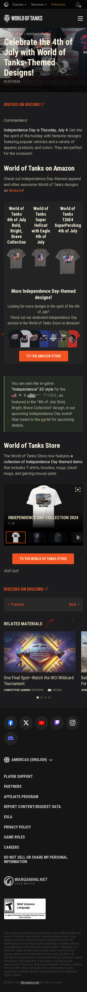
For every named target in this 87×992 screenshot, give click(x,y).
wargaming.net (25, 881)
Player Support (18, 776)
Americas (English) (29, 759)
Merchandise (35, 34)
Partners (13, 786)
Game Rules (14, 837)
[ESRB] (25, 909)
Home (7, 34)
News (18, 34)
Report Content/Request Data (32, 807)
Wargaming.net (30, 982)
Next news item (74, 604)
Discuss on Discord (21, 104)
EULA (8, 817)
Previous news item (16, 604)
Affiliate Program (21, 797)
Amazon (16, 190)
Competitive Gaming (17, 690)
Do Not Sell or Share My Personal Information (35, 859)
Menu (80, 18)
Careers (11, 847)
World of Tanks (23, 18)
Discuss (56, 690)
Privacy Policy (17, 827)
